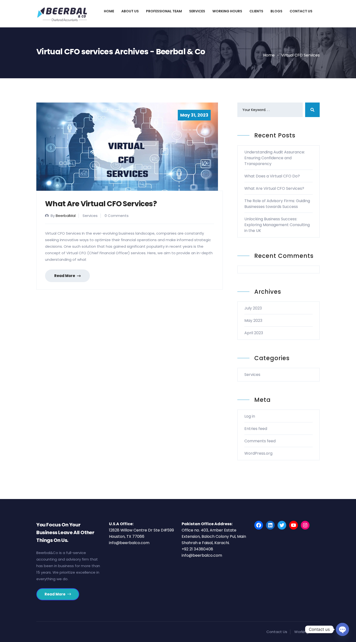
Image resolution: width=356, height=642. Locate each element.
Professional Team (164, 11)
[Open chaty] (342, 629)
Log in (249, 416)
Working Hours (227, 11)
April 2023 (253, 333)
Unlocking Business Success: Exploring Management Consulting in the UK (277, 224)
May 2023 (253, 320)
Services (197, 11)
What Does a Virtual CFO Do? (272, 176)
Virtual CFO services (300, 55)
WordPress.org (258, 453)
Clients (256, 11)
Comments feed (260, 441)
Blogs (276, 11)
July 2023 (253, 308)
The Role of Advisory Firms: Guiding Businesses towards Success (277, 203)
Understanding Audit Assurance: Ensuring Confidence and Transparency (274, 157)
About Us (130, 11)
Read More (65, 275)
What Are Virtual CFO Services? (101, 203)
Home (109, 11)
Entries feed (255, 428)
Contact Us (301, 11)
